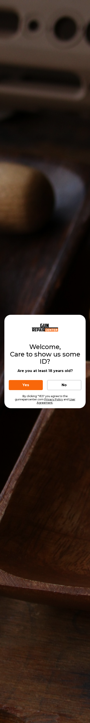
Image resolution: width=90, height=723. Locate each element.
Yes (25, 385)
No (64, 385)
